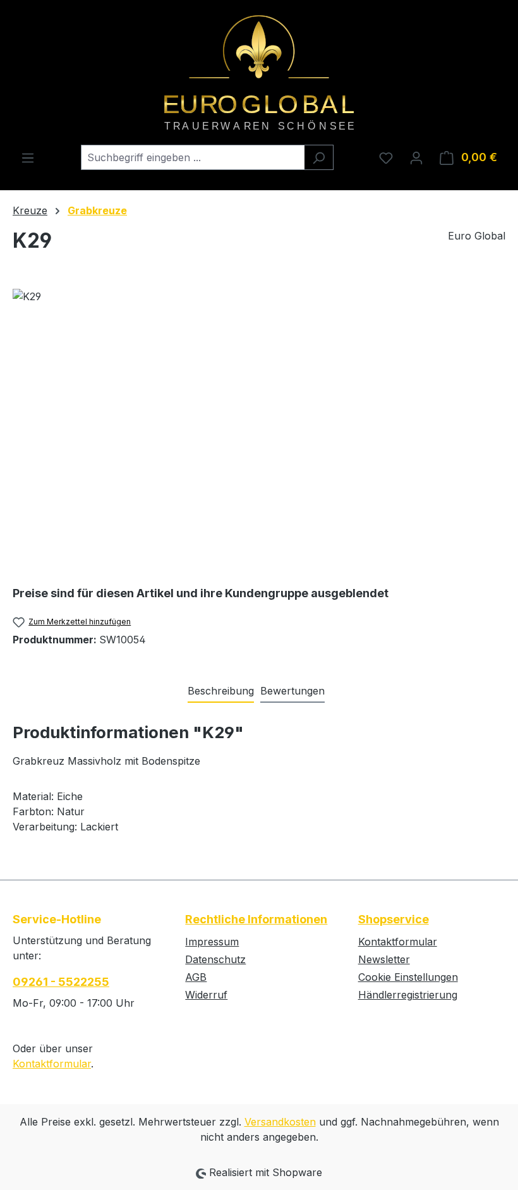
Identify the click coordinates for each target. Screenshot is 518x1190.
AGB (196, 977)
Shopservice (393, 919)
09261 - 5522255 (61, 981)
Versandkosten (280, 1121)
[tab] (221, 691)
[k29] (259, 425)
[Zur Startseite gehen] (259, 72)
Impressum (212, 941)
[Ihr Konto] (416, 157)
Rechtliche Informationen (256, 919)
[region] (259, 425)
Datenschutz (215, 959)
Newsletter (384, 959)
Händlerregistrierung (407, 994)
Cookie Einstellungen (408, 977)
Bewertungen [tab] (292, 690)
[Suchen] (319, 157)
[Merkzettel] (386, 157)
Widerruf (206, 994)
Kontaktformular (52, 1063)
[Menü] (28, 157)
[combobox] (192, 157)
